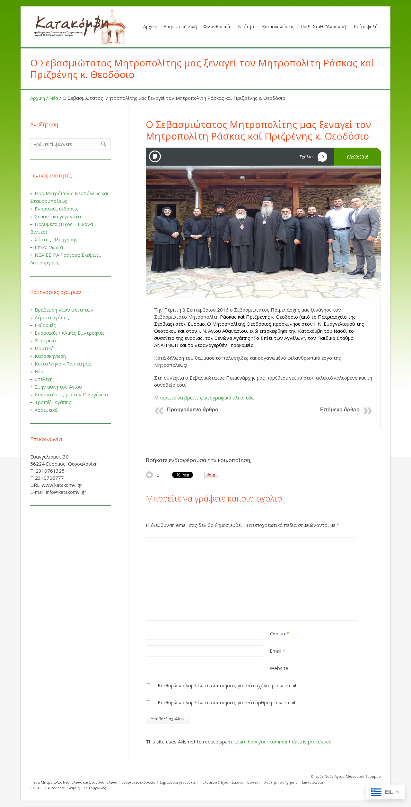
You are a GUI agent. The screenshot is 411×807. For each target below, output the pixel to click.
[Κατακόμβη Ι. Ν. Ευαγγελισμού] (78, 27)
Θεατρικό (45, 340)
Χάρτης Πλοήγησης (56, 239)
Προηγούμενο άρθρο (192, 409)
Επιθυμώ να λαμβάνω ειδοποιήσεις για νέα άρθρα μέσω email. (227, 702)
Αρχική (37, 98)
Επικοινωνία (49, 247)
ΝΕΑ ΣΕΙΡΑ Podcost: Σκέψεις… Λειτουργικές (69, 788)
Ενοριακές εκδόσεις (57, 208)
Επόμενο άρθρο (340, 409)
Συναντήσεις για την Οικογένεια (71, 394)
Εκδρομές (45, 325)
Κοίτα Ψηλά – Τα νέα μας (63, 363)
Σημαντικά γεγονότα (58, 216)
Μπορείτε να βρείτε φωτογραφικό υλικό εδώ (204, 397)
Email (277, 651)
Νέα (53, 98)
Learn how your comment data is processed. (283, 741)
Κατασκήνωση (50, 356)
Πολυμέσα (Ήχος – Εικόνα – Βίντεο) (229, 782)
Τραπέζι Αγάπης (53, 402)
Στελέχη (44, 379)
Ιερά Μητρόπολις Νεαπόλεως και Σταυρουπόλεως (75, 782)
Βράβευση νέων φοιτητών (64, 309)
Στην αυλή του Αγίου (58, 386)
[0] (149, 474)
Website (279, 668)
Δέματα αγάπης (52, 317)
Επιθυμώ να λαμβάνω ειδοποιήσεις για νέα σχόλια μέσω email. (227, 685)
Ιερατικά (44, 348)
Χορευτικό (46, 410)
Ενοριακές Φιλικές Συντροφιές (70, 333)
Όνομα (279, 633)
